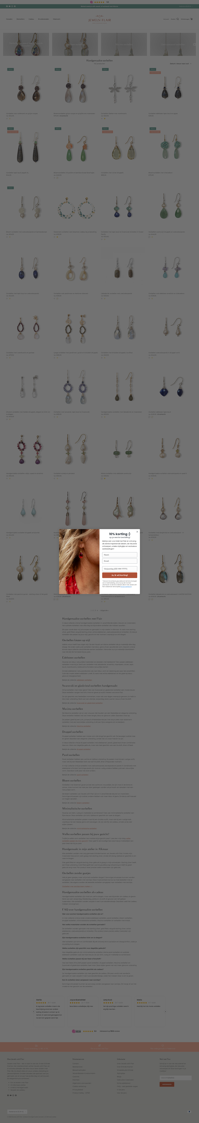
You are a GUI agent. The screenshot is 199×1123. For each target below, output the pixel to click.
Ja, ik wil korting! (120, 575)
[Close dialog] (137, 532)
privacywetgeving (126, 586)
